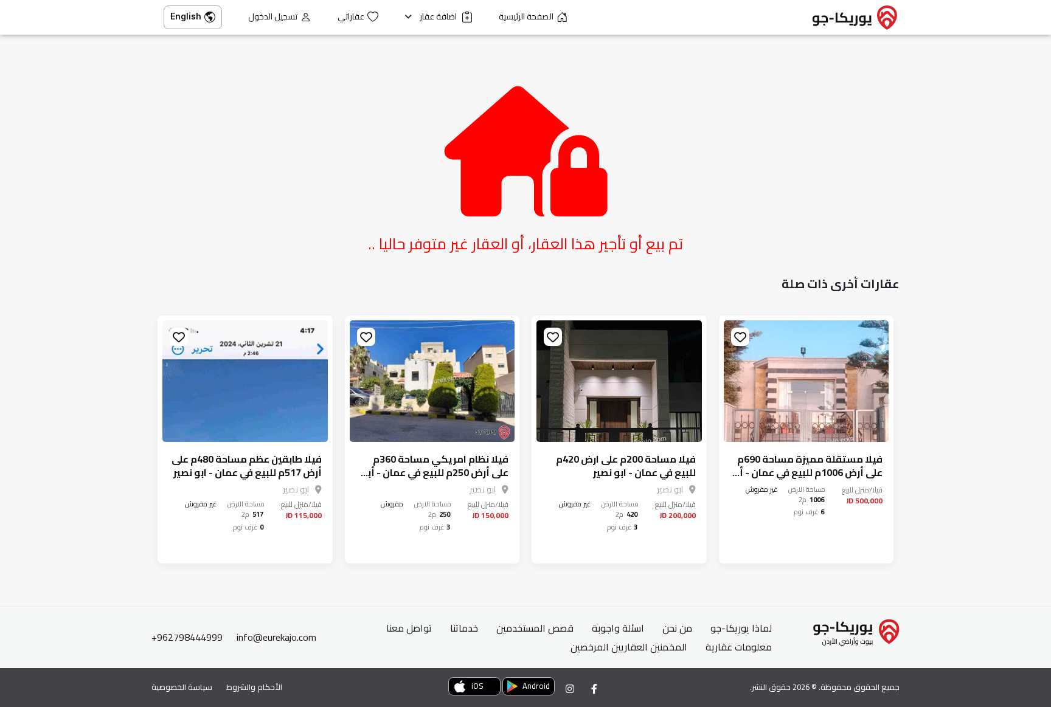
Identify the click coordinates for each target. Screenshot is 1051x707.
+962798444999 (187, 637)
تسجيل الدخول (272, 16)
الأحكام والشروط (254, 687)
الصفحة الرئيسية (526, 16)
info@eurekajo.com (276, 637)
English (185, 16)
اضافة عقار (439, 16)
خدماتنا (464, 628)
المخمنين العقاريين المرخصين (629, 647)
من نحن (677, 628)
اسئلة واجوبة (618, 628)
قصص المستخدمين (535, 628)
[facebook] (594, 689)
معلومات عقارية (739, 647)
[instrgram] (570, 689)
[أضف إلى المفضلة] (740, 337)
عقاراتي (351, 16)
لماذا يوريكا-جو (741, 628)
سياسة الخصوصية (181, 687)
